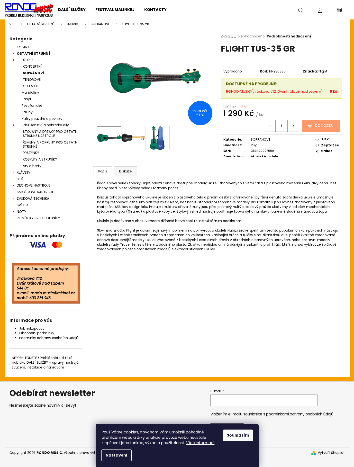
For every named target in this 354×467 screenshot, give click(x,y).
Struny (27, 112)
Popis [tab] (102, 171)
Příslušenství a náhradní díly (45, 125)
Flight (322, 71)
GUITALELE (31, 86)
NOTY (21, 211)
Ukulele (28, 59)
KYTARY (23, 47)
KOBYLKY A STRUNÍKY (40, 159)
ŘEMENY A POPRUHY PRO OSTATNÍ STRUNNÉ (50, 144)
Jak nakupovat (31, 328)
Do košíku (324, 125)
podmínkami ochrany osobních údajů (299, 414)
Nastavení (116, 455)
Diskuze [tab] (125, 171)
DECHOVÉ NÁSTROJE (33, 185)
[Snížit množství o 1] (270, 126)
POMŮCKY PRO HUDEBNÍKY (38, 218)
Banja (26, 99)
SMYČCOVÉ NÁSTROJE (35, 191)
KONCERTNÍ (32, 66)
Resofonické (32, 105)
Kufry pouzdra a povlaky (42, 118)
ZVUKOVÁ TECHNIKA (33, 198)
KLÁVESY (23, 172)
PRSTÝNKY (31, 152)
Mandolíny (30, 92)
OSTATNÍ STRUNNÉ (33, 53)
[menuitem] (72, 9)
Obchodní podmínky (36, 333)
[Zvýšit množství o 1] (293, 126)
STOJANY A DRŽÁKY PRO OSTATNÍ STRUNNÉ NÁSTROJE (50, 133)
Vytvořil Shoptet (331, 452)
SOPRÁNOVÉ (34, 73)
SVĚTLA (22, 205)
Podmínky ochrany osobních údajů (48, 337)
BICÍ (20, 179)
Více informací (200, 443)
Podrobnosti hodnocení (289, 36)
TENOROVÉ (32, 79)
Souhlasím (238, 435)
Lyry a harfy (31, 165)
